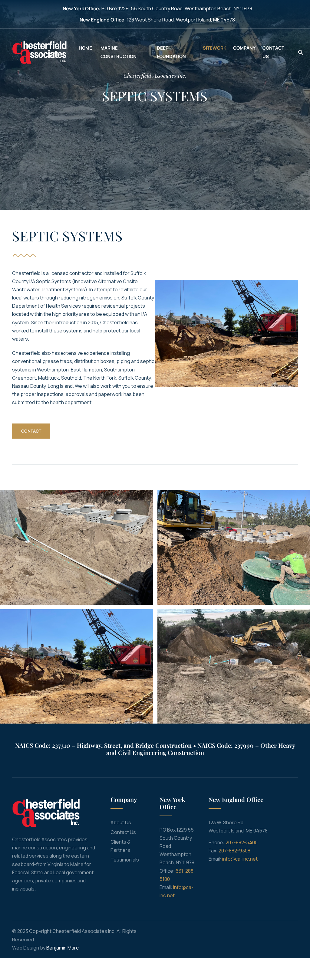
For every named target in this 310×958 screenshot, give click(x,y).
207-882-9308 (234, 850)
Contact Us (123, 832)
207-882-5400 (242, 842)
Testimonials (124, 859)
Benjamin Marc (62, 947)
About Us (120, 822)
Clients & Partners (120, 846)
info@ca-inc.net (240, 858)
